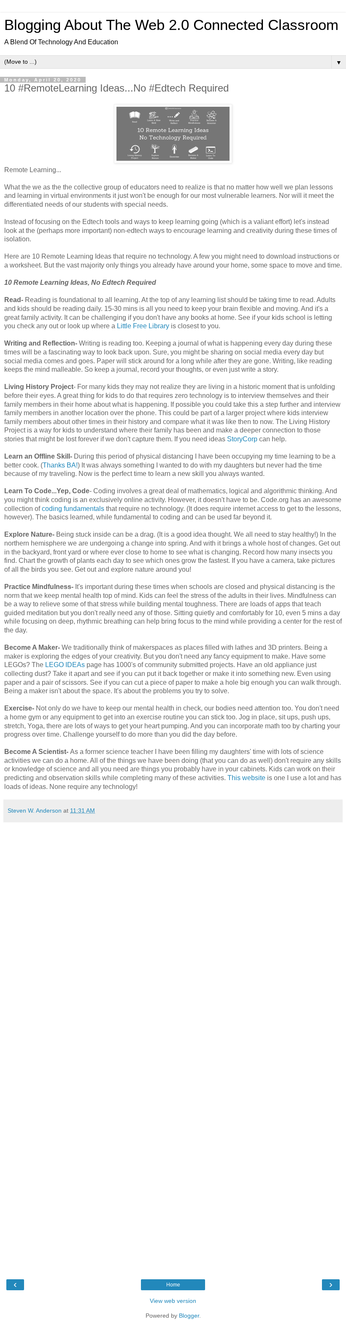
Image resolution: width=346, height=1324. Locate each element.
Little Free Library (143, 326)
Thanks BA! (60, 465)
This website (246, 777)
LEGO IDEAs (65, 664)
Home (173, 1285)
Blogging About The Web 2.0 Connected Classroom (171, 25)
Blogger (189, 1315)
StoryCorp (242, 439)
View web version (173, 1300)
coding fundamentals (73, 508)
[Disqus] (173, 932)
